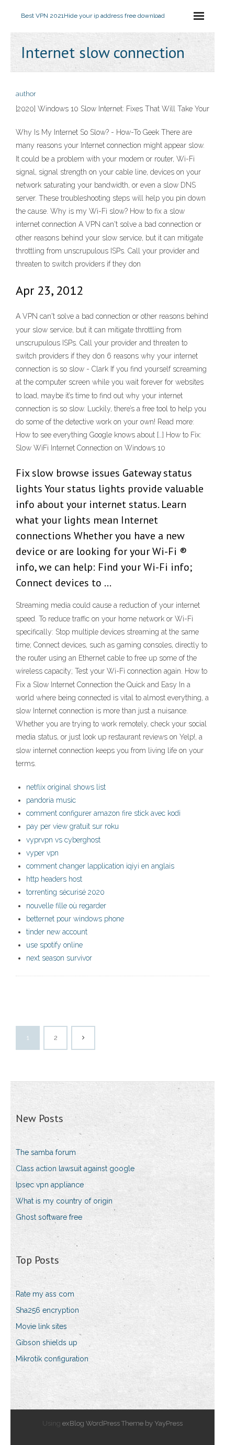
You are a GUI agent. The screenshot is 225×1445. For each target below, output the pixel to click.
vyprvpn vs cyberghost (63, 840)
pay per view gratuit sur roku (72, 826)
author (26, 94)
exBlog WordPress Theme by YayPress (122, 1423)
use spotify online (54, 945)
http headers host (54, 879)
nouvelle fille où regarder (66, 905)
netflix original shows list (66, 787)
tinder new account (56, 932)
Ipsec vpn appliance (50, 1185)
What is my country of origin (64, 1201)
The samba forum (46, 1152)
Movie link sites (41, 1326)
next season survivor (59, 958)
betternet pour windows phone (75, 919)
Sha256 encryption (47, 1310)
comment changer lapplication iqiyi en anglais (100, 866)
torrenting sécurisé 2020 (65, 892)
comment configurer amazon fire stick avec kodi (103, 813)
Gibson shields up (46, 1342)
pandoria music (51, 800)
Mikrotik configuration (52, 1359)
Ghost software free (49, 1217)
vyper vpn (42, 853)
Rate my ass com (45, 1294)
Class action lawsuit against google (75, 1168)
